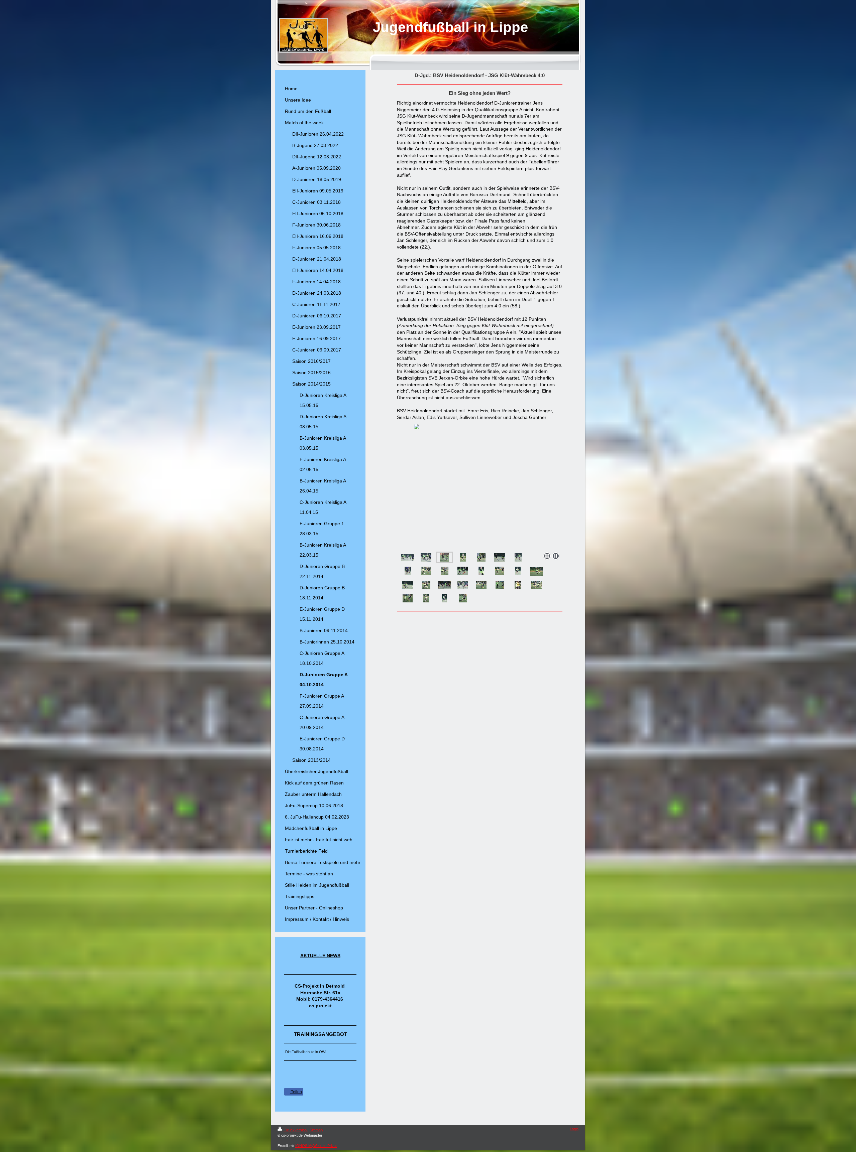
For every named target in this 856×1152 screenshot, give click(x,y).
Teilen (296, 1092)
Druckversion (296, 1130)
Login (574, 1129)
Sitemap (316, 1130)
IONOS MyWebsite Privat (316, 1146)
